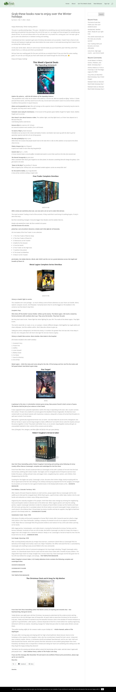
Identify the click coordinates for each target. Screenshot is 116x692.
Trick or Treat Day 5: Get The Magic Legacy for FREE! (96, 70)
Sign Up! (106, 3)
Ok (102, 689)
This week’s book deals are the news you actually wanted (96, 39)
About (73, 3)
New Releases (98, 3)
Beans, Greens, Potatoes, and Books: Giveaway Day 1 (95, 63)
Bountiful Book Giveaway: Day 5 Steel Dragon (96, 77)
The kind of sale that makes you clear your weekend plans (94, 25)
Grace (15, 20)
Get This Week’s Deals (84, 3)
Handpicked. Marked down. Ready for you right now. (95, 32)
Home (67, 3)
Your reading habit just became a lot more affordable (95, 46)
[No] (114, 689)
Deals (28, 20)
